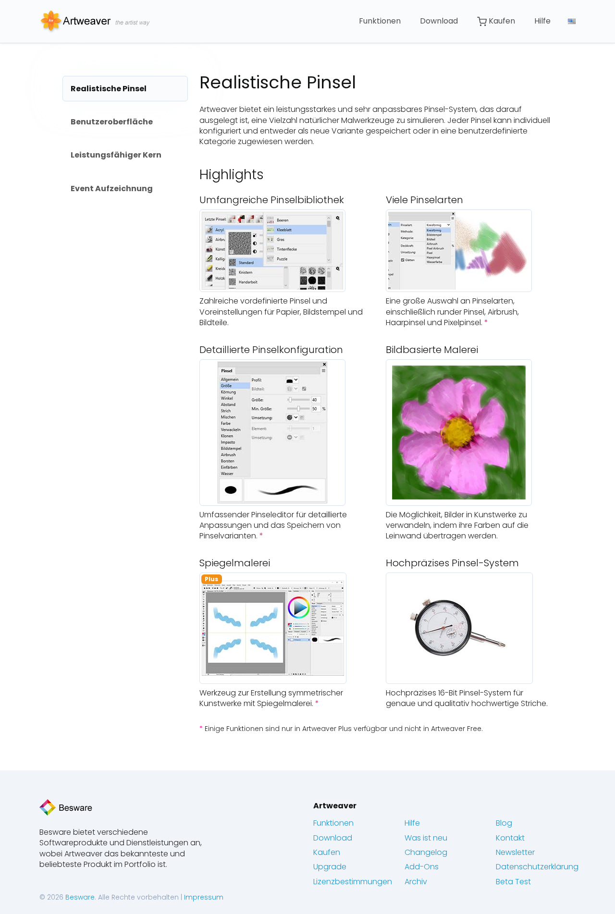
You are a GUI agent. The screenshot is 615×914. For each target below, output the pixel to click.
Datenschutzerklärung (537, 866)
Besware (80, 897)
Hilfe (542, 20)
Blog (504, 823)
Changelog (426, 852)
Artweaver (335, 805)
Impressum (203, 897)
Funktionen (380, 20)
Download (439, 20)
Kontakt (510, 837)
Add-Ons (422, 866)
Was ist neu (426, 837)
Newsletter (515, 852)
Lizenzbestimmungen (352, 881)
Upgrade (329, 866)
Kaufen (501, 20)
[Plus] (272, 627)
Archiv (416, 881)
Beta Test (513, 881)
